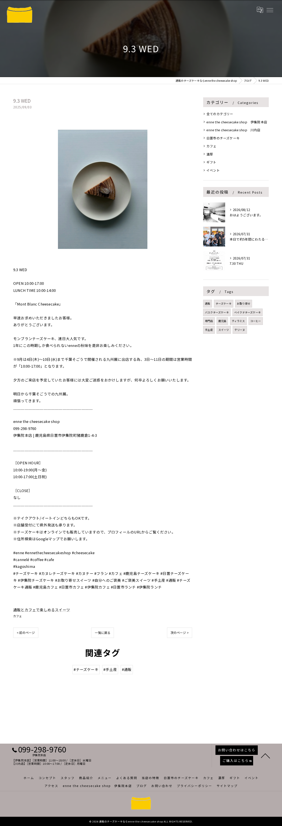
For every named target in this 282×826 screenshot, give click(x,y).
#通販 (127, 669)
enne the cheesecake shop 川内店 (233, 130)
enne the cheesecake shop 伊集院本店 (236, 122)
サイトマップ (227, 785)
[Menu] (270, 10)
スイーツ (223, 330)
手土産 (209, 330)
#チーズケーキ (86, 669)
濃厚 (209, 154)
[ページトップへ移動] (265, 755)
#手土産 (110, 669)
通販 (207, 303)
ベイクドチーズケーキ (247, 312)
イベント (213, 170)
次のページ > (180, 632)
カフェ (17, 616)
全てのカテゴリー (219, 113)
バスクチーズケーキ (217, 312)
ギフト (211, 162)
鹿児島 (222, 321)
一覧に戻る (102, 632)
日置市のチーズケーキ (223, 138)
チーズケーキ (224, 303)
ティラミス (238, 321)
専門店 (209, 321)
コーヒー (255, 321)
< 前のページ (26, 632)
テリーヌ (239, 330)
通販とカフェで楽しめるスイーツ (41, 609)
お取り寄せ (243, 303)
